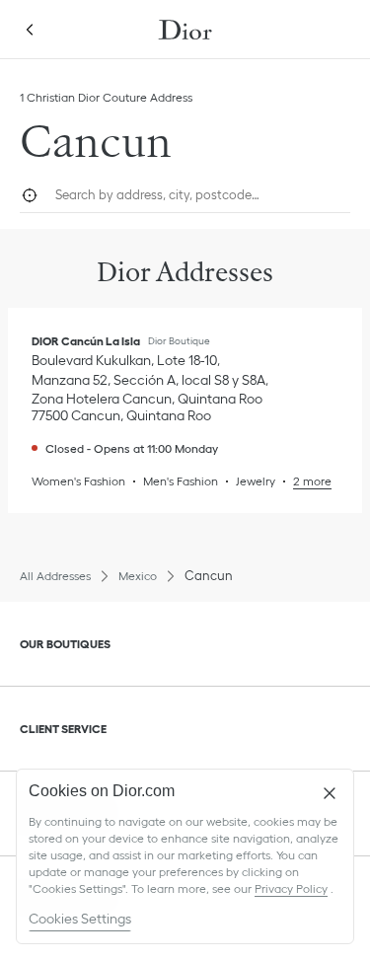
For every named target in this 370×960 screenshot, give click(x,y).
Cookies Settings (80, 918)
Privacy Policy (291, 888)
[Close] (329, 793)
